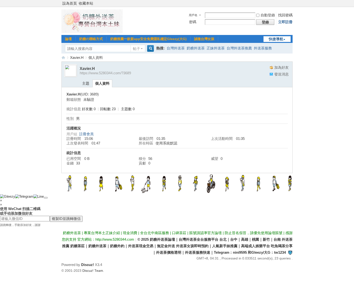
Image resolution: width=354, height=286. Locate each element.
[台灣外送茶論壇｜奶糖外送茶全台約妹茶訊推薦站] (92, 32)
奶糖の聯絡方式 (91, 39)
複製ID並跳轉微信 (66, 219)
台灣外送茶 (176, 48)
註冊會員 (86, 134)
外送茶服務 (263, 48)
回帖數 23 (108, 109)
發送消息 (281, 74)
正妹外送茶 (216, 48)
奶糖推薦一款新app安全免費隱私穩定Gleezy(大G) (148, 39)
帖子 (136, 49)
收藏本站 (86, 3)
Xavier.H (77, 57)
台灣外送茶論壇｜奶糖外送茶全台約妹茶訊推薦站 (63, 57)
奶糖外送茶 (196, 48)
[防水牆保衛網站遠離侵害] (290, 252)
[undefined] (46, 197)
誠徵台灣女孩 (204, 39)
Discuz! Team (92, 270)
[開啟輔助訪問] (291, 3)
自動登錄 (268, 15)
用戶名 (193, 15)
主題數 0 (128, 109)
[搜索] (149, 48)
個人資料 (102, 83)
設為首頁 (69, 3)
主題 (85, 83)
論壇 (68, 39)
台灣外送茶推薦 (239, 48)
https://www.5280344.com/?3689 (105, 73)
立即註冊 (285, 22)
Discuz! (87, 265)
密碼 (192, 22)
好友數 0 (89, 109)
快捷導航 (276, 39)
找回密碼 (285, 15)
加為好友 (281, 67)
